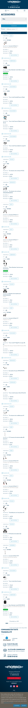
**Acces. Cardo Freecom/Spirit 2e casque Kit (17, 145)
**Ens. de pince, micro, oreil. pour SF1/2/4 (16, 170)
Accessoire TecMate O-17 (13, 318)
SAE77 (11, 229)
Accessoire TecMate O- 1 (13, 46)
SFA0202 (12, 159)
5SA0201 (12, 406)
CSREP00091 (12, 254)
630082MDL (12, 545)
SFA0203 (12, 501)
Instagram (14, 686)
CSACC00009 (13, 110)
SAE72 (11, 475)
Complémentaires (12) (7, 108)
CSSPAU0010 (12, 382)
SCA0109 (12, 284)
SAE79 (11, 204)
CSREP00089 (12, 594)
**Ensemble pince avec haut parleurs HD (16, 512)
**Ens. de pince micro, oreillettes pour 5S (16, 415)
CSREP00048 (12, 60)
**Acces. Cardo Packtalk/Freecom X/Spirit (17, 97)
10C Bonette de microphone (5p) (15, 533)
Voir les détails (14, 55)
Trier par (3, 29)
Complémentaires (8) (7, 83)
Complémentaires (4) (7, 281)
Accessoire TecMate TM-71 (14, 555)
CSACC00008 (13, 136)
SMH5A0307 (12, 360)
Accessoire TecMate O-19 (13, 460)
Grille (26, 29)
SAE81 (11, 427)
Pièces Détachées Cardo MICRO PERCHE (17, 605)
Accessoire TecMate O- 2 (13, 486)
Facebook (11, 686)
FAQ (14, 690)
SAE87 (11, 308)
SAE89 (11, 450)
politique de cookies (8, 703)
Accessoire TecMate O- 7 (13, 239)
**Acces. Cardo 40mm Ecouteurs (15, 581)
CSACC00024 (13, 86)
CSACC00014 (13, 570)
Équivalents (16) (6, 226)
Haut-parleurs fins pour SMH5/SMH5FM (16, 370)
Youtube (17, 686)
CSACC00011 (12, 333)
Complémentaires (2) (7, 357)
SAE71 (11, 35)
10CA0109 (12, 524)
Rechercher (14, 25)
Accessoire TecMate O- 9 (13, 214)
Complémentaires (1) (7, 58)
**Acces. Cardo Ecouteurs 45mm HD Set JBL (17, 392)
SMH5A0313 (12, 182)
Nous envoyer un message (14, 678)
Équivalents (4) (6, 567)
